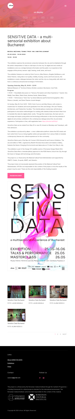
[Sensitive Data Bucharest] (16, 298)
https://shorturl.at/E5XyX (50, 121)
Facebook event (16, 175)
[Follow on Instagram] (43, 377)
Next (65, 334)
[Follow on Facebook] (39, 377)
